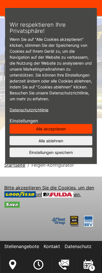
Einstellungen (24, 121)
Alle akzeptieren (51, 128)
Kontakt (52, 246)
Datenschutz (78, 246)
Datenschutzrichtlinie (29, 109)
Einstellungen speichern (51, 152)
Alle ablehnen (51, 140)
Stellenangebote (21, 246)
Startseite (14, 165)
